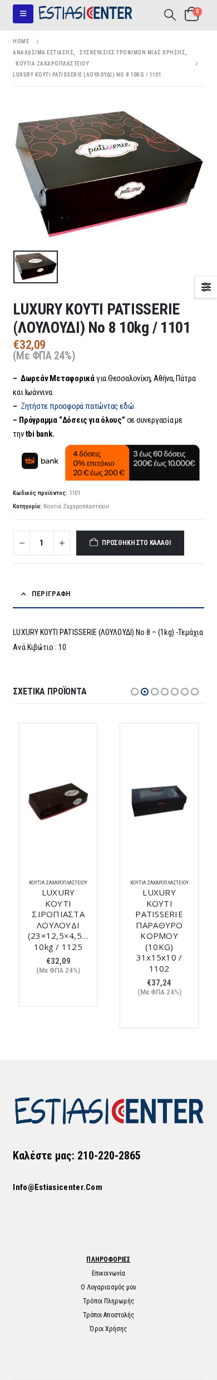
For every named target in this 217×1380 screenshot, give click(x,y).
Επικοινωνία (108, 1273)
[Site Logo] (85, 14)
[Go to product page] (58, 801)
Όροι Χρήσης (108, 1329)
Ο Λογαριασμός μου (109, 1287)
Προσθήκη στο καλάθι (136, 543)
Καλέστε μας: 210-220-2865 (77, 1155)
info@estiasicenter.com (57, 1187)
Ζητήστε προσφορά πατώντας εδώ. (78, 406)
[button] (23, 13)
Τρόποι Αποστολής (109, 1315)
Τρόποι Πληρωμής (108, 1301)
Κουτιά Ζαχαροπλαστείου (76, 506)
